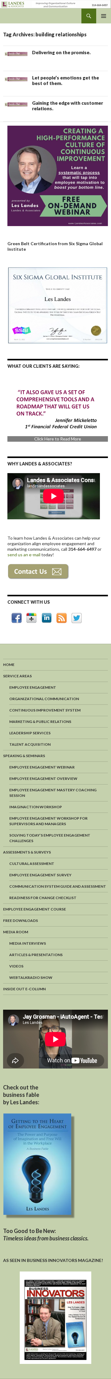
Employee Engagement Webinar (42, 767)
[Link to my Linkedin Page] (46, 618)
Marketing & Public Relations (40, 721)
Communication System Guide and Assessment (57, 886)
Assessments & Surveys (27, 852)
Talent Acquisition (30, 744)
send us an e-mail (24, 554)
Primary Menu (103, 16)
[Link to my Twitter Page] (77, 618)
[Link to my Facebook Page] (16, 618)
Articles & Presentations (36, 954)
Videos (16, 966)
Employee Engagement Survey (40, 875)
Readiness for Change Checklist (42, 897)
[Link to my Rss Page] (61, 618)
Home (8, 664)
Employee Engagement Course (34, 909)
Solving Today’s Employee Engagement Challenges (49, 838)
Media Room (15, 932)
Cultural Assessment (31, 863)
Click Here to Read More (57, 438)
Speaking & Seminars (24, 755)
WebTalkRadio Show (30, 977)
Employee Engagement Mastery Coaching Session (53, 793)
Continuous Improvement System (44, 710)
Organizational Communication (44, 698)
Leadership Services (30, 733)
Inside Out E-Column (24, 989)
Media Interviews (27, 943)
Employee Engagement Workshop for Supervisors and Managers (48, 821)
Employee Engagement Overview (43, 778)
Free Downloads (20, 920)
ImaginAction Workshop (35, 807)
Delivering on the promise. (61, 52)
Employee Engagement (32, 687)
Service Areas (17, 676)
